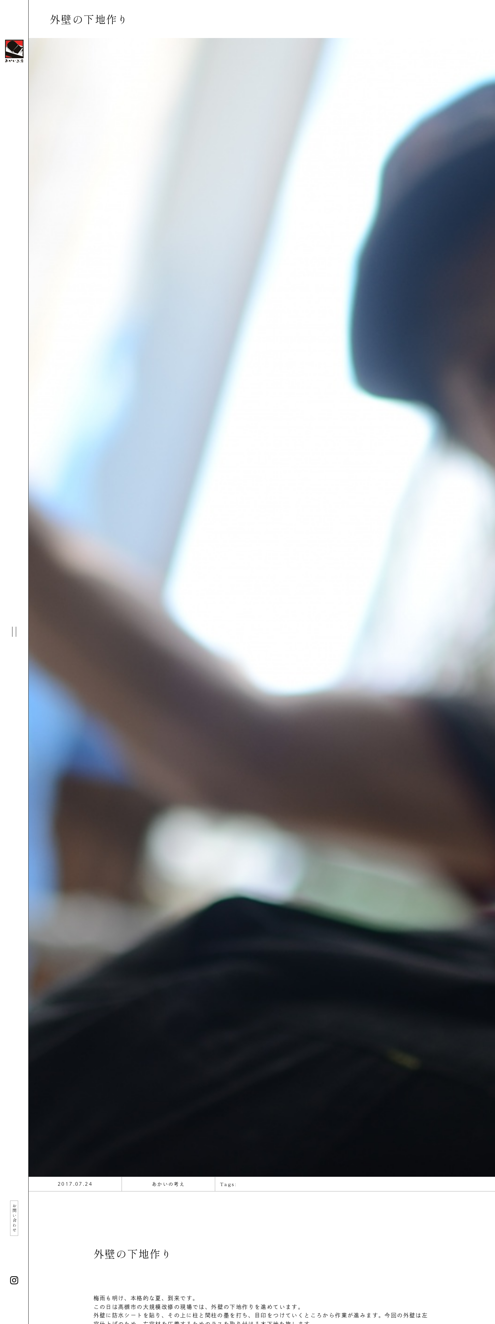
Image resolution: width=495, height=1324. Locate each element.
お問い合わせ (14, 1218)
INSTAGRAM (14, 1280)
